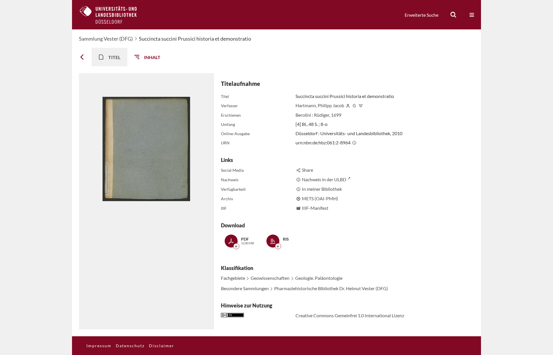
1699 (336, 115)
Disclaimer (161, 345)
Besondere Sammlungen (245, 288)
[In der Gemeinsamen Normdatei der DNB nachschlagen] (354, 105)
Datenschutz (130, 345)
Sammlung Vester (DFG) (106, 38)
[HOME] (112, 15)
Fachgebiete (233, 278)
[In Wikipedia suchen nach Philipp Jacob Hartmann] (361, 105)
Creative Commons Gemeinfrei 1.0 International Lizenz (350, 315)
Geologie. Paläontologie (318, 278)
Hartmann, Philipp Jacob (320, 105)
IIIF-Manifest (315, 208)
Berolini (303, 115)
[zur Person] (348, 105)
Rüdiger (321, 115)
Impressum (98, 345)
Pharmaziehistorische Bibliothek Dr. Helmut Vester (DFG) (331, 288)
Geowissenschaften (270, 278)
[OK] (453, 14)
